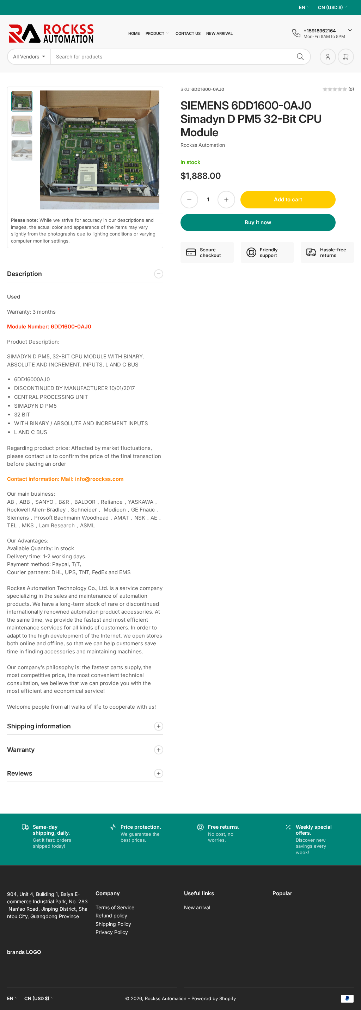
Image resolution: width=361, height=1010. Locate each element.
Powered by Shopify (213, 998)
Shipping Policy (113, 924)
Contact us (188, 33)
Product (155, 33)
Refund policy (111, 915)
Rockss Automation (202, 145)
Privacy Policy (112, 932)
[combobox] (181, 57)
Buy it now (258, 222)
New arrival (219, 33)
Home (134, 33)
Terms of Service (115, 907)
